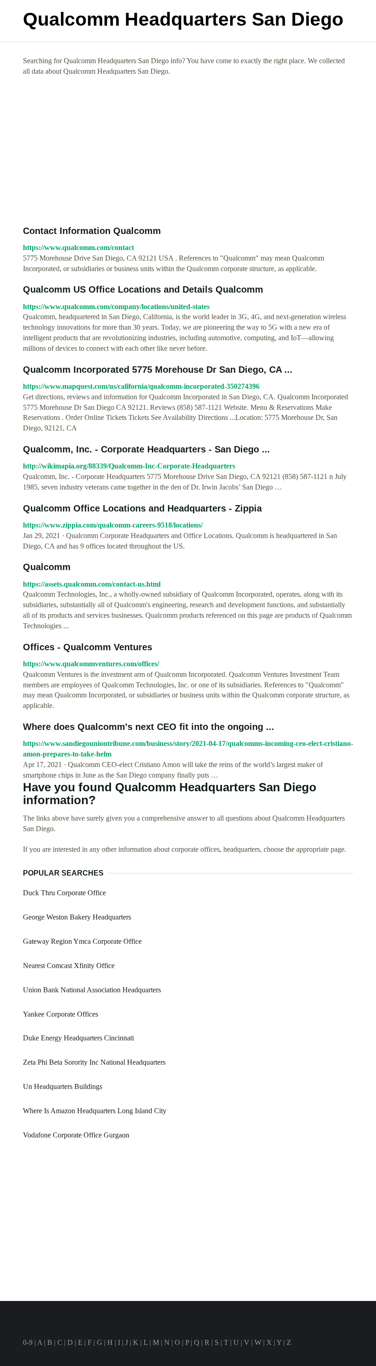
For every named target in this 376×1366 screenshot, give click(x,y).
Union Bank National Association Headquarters (92, 990)
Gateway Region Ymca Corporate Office (82, 941)
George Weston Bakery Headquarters (77, 917)
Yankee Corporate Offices (60, 1014)
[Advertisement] (188, 151)
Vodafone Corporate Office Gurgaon (76, 1135)
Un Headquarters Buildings (62, 1086)
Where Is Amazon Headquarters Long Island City (94, 1111)
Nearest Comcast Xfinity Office (69, 965)
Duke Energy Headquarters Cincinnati (78, 1038)
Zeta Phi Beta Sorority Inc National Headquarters (94, 1062)
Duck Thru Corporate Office (64, 893)
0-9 (28, 1342)
